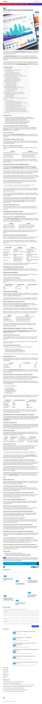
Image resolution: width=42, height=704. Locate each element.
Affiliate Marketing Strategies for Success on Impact (15, 87)
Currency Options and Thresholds (11, 84)
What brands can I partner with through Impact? (14, 104)
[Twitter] (34, 567)
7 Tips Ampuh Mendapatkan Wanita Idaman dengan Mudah (14, 691)
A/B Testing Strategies (10, 95)
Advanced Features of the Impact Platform (13, 80)
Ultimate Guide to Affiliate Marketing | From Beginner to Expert (17, 554)
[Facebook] (32, 567)
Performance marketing (9, 560)
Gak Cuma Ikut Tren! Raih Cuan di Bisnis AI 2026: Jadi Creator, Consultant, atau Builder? (33, 581)
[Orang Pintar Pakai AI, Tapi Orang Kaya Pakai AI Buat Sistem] (8, 574)
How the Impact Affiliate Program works (13, 72)
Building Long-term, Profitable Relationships (13, 79)
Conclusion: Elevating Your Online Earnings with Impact (15, 98)
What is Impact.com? (9, 71)
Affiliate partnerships (26, 557)
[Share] (38, 12)
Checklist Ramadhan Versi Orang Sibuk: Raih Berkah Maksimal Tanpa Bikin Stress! (8, 599)
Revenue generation (18, 560)
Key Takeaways (9, 68)
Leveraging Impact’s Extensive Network (12, 78)
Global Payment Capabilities (11, 85)
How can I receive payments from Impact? (13, 107)
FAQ (5, 99)
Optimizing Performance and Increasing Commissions (15, 93)
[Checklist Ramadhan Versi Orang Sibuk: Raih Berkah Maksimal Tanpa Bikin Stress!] (8, 591)
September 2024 (6, 674)
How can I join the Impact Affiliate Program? (13, 103)
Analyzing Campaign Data (10, 94)
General (4, 8)
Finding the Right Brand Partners (11, 77)
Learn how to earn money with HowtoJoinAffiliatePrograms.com (18, 555)
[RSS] (4, 698)
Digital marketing (35, 557)
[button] (36, 1)
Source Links (7, 112)
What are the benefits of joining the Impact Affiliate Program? (16, 102)
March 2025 (5, 672)
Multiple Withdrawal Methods (11, 82)
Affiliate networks (18, 557)
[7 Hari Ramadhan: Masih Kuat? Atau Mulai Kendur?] (21, 576)
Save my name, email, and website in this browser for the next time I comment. (19, 623)
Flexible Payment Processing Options (12, 81)
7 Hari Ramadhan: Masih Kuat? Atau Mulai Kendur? (20, 584)
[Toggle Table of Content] (27, 67)
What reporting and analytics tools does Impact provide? (16, 108)
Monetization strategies (19, 559)
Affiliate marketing (10, 557)
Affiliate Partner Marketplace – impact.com (14, 553)
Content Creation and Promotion (11, 88)
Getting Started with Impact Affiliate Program (13, 74)
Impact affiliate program (9, 559)
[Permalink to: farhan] (4, 12)
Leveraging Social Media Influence (11, 89)
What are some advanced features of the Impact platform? (16, 106)
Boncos (5, 1)
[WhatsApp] (38, 567)
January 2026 (5, 671)
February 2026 (5, 669)
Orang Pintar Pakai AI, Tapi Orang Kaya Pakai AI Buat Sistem (8, 579)
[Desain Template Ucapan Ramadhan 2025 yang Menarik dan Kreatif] (33, 590)
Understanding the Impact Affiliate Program (12, 70)
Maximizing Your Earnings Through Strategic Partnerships (15, 75)
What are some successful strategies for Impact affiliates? (16, 109)
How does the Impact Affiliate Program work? (14, 101)
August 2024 (5, 676)
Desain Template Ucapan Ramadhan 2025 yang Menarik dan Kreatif (32, 595)
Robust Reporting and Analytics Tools (12, 86)
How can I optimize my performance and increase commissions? (17, 111)
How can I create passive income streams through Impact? (16, 110)
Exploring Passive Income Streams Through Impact (14, 92)
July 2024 (5, 677)
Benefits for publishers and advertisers (12, 73)
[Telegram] (36, 567)
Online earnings (27, 559)
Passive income (34, 559)
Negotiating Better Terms (10, 96)
